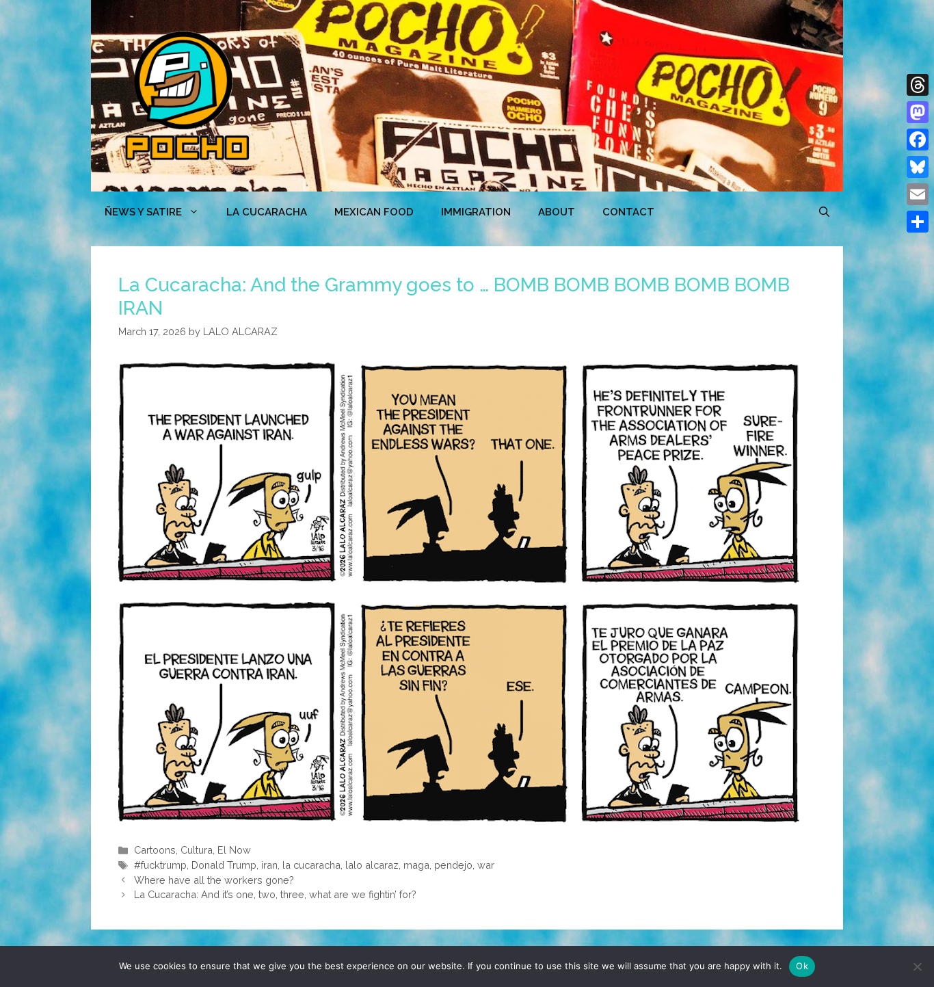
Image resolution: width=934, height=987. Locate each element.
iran (269, 865)
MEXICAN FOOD (374, 212)
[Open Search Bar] (824, 212)
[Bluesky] (917, 167)
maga (416, 865)
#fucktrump (160, 865)
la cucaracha (311, 865)
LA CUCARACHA (266, 212)
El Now (234, 850)
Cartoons (155, 850)
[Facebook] (917, 139)
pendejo (453, 865)
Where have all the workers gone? (214, 880)
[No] (917, 966)
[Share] (917, 221)
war (485, 865)
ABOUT (556, 212)
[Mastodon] (917, 112)
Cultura (197, 850)
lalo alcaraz (372, 865)
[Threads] (917, 84)
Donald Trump (223, 865)
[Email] (917, 194)
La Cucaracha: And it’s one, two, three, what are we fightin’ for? (275, 894)
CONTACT (628, 212)
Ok (802, 965)
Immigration (476, 212)
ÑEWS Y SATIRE (143, 212)
